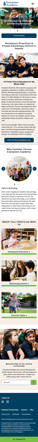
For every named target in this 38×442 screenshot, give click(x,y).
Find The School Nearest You (19, 140)
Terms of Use (5, 414)
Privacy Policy (26, 414)
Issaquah (27, 132)
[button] (14, 31)
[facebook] (2, 401)
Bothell (29, 134)
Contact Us (20, 439)
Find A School (19, 36)
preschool (29, 88)
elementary (5, 90)
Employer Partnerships (9, 410)
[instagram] (7, 401)
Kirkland (4, 134)
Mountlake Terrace (17, 132)
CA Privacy (16, 414)
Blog (32, 410)
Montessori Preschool (9, 229)
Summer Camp (7, 293)
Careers (24, 410)
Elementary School (8, 261)
